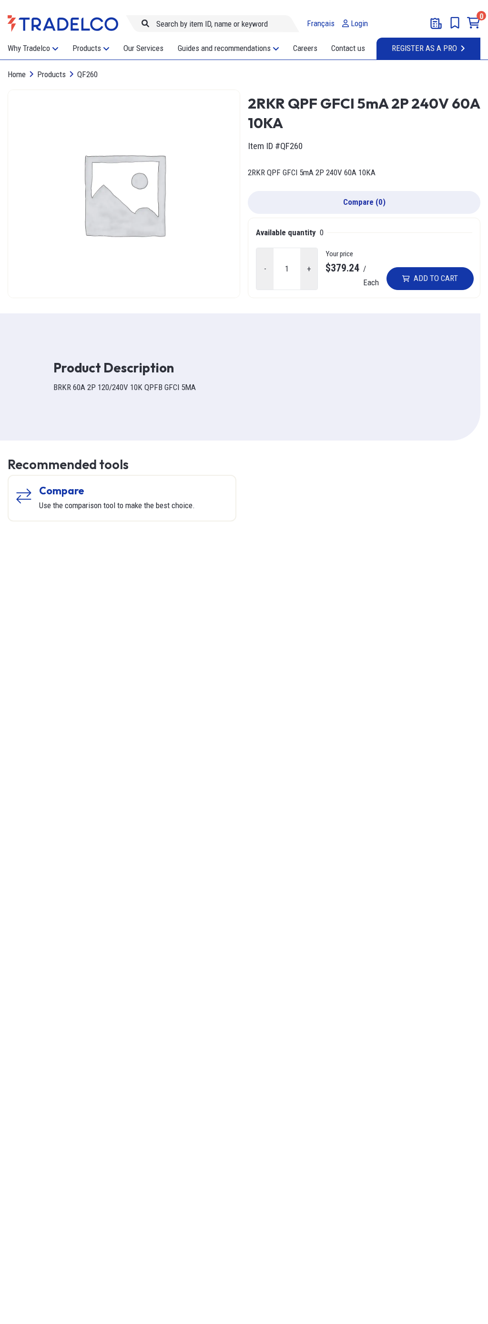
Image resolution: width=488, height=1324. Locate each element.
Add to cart (436, 278)
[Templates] (436, 23)
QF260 (87, 74)
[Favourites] (454, 23)
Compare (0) (364, 202)
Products (51, 74)
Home (17, 74)
